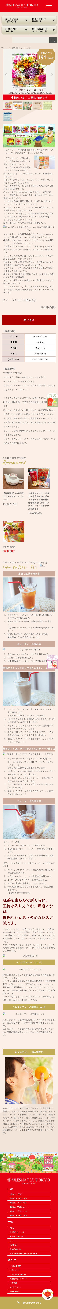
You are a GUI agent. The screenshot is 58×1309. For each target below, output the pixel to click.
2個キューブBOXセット (18, 1198)
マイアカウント (15, 1287)
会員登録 (13, 1283)
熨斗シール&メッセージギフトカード (23, 1253)
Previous (6, 74)
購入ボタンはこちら (32, 1302)
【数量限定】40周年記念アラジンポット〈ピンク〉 (13, 496)
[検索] (53, 40)
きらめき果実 (9, 546)
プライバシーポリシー (18, 1274)
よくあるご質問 (15, 1266)
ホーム (4, 47)
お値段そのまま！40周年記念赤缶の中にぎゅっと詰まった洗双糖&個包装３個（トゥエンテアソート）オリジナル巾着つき (38, 501)
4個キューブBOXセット (18, 1207)
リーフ (12, 1240)
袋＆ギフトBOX (15, 1249)
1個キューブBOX (16, 1194)
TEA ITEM (13, 1245)
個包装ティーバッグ (21, 47)
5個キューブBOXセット (18, 1211)
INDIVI (12, 1228)
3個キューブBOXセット (18, 1202)
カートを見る (14, 1291)
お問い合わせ (15, 1270)
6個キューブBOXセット (18, 1215)
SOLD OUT (28, 320)
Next (51, 74)
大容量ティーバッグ (17, 1236)
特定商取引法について (18, 1278)
